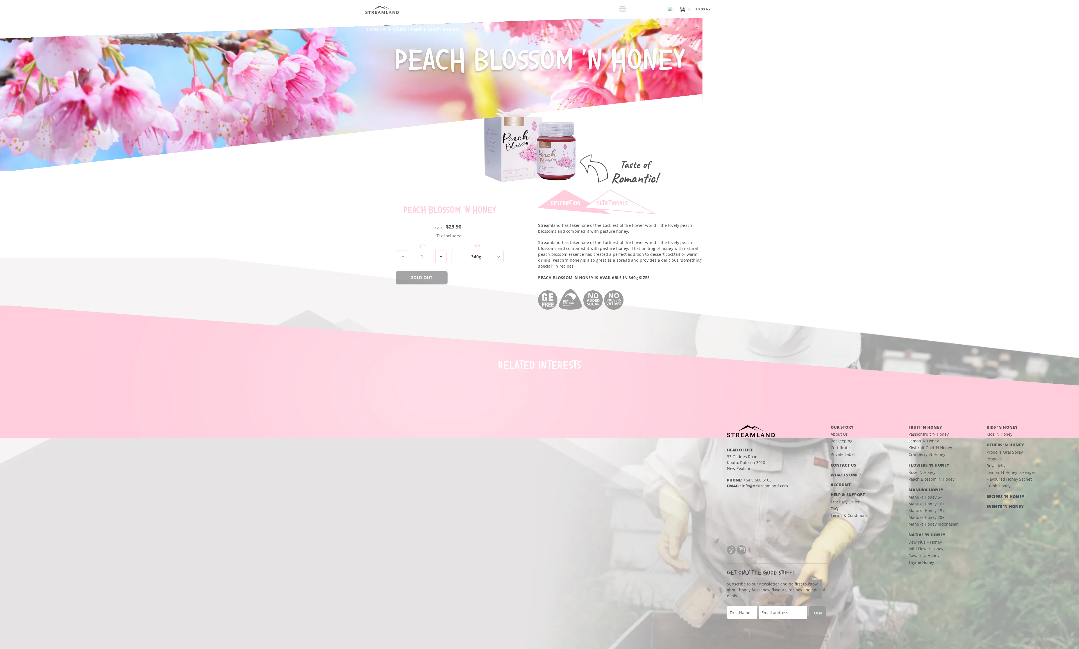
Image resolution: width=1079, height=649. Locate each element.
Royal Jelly (996, 465)
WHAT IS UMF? (846, 475)
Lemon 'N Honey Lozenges (1011, 472)
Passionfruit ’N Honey (928, 434)
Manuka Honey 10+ (926, 503)
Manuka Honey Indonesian (933, 524)
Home (372, 29)
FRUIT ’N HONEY (925, 427)
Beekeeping (842, 441)
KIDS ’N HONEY (1002, 427)
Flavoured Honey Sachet (1009, 479)
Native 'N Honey (926, 534)
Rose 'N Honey (921, 472)
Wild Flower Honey (925, 548)
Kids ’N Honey (999, 434)
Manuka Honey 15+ (926, 510)
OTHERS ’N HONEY (1005, 444)
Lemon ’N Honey (923, 441)
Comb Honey (998, 486)
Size (477, 245)
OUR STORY (842, 427)
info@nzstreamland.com (765, 486)
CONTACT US (843, 465)
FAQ (834, 508)
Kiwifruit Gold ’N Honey (930, 447)
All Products (395, 29)
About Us (839, 434)
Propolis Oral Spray (1005, 452)
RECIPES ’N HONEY (1005, 496)
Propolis (994, 459)
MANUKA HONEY (925, 489)
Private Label (843, 454)
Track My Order (845, 502)
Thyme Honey (921, 562)
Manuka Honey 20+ (926, 517)
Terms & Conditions (849, 515)
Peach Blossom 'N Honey (931, 479)
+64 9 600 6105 (757, 480)
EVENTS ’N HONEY (1005, 506)
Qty (421, 245)
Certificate (840, 447)
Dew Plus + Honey (925, 542)
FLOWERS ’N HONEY (928, 465)
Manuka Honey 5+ (925, 497)
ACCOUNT (841, 484)
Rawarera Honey (923, 555)
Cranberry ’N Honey (926, 454)
